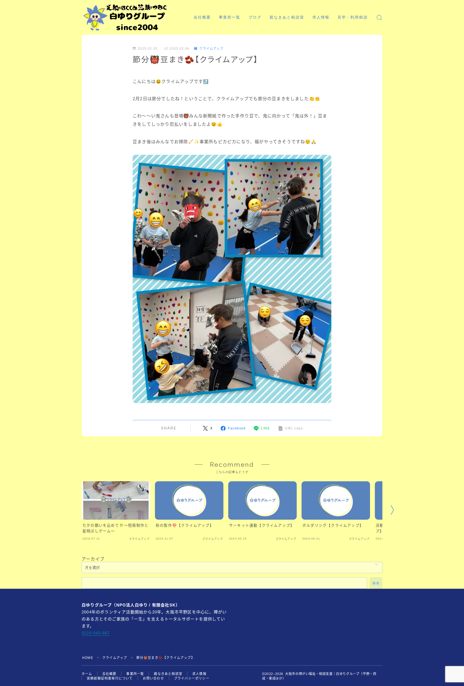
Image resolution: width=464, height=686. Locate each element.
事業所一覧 (230, 17)
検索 (376, 583)
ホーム (87, 674)
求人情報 (320, 17)
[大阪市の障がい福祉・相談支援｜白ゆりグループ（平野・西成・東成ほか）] (125, 17)
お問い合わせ (153, 678)
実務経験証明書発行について (110, 678)
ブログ (255, 17)
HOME (87, 658)
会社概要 (202, 17)
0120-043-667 (96, 633)
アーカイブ (93, 559)
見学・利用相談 (353, 17)
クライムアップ (211, 48)
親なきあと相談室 (287, 17)
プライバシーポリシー (191, 678)
